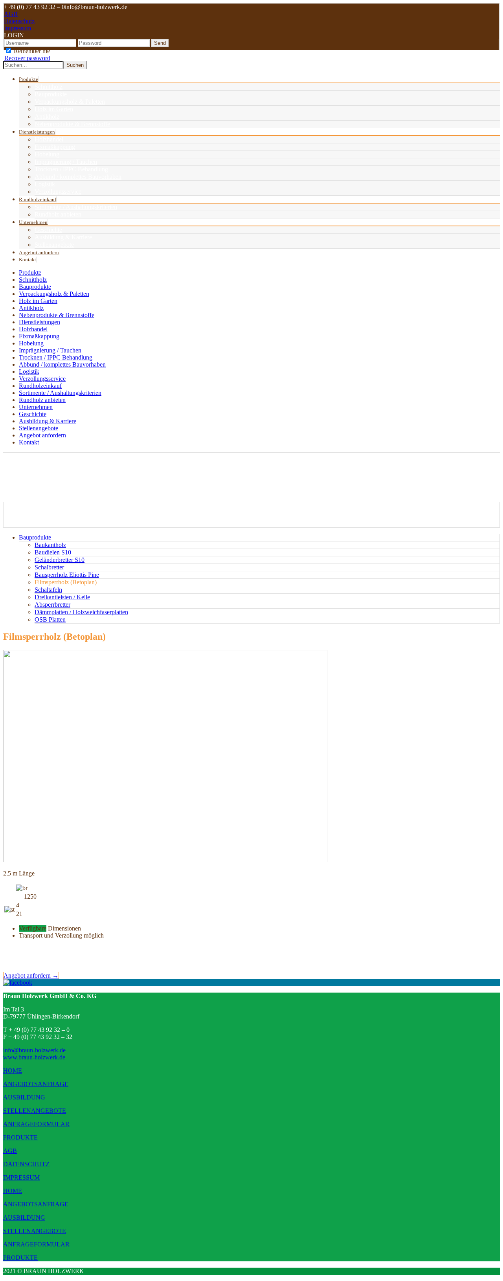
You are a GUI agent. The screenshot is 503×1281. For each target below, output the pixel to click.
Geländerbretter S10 (59, 559)
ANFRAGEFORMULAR (36, 1124)
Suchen (75, 65)
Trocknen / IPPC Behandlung (71, 169)
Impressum (17, 28)
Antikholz (47, 116)
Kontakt (27, 259)
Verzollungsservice (58, 191)
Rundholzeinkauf (37, 199)
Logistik (45, 184)
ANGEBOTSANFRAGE (35, 1084)
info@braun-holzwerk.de (34, 1050)
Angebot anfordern (39, 252)
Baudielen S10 (53, 552)
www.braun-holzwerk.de (34, 1057)
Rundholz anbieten (58, 214)
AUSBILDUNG (24, 1097)
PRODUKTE (20, 1137)
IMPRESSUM (21, 1177)
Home (25, 511)
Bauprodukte (51, 94)
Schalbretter (49, 567)
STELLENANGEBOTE (34, 1110)
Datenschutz (19, 21)
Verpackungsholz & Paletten (70, 101)
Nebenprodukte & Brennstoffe (72, 124)
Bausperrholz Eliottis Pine (67, 574)
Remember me (31, 51)
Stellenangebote (54, 244)
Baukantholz (50, 544)
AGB (11, 14)
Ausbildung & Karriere (63, 237)
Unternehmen (33, 222)
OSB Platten (50, 619)
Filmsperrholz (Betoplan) (46, 524)
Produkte (28, 79)
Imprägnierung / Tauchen (66, 161)
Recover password (27, 58)
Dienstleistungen (37, 132)
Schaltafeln (48, 589)
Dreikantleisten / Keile (62, 597)
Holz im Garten (54, 109)
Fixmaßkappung (55, 146)
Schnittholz (48, 86)
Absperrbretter (52, 604)
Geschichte (48, 229)
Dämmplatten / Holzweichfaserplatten (81, 612)
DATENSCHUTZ (26, 1164)
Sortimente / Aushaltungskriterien (76, 207)
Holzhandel (49, 139)
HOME (12, 1070)
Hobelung (47, 154)
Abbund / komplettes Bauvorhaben (78, 176)
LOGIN (14, 35)
